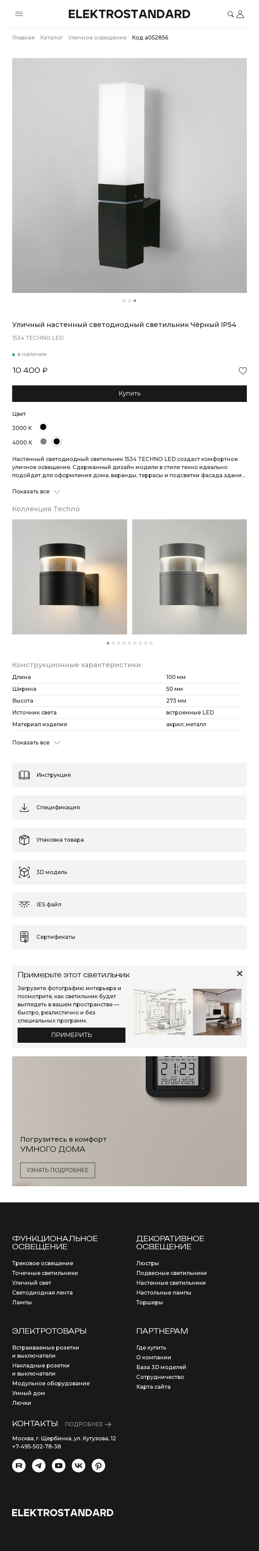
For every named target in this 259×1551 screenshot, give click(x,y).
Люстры (147, 1263)
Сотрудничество (160, 1377)
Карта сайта (153, 1387)
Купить (130, 393)
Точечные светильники (45, 1273)
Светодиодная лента (42, 1292)
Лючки (21, 1403)
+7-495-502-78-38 (36, 1446)
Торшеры (149, 1302)
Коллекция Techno (46, 509)
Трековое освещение (42, 1263)
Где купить (151, 1347)
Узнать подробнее (58, 1170)
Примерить (71, 1035)
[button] (124, 300)
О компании (153, 1357)
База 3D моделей (161, 1367)
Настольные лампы (164, 1292)
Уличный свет (31, 1283)
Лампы (22, 1302)
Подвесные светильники (171, 1273)
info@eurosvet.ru (35, 1454)
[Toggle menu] (19, 14)
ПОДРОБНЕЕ (85, 1424)
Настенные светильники (171, 1283)
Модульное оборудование (51, 1383)
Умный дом (28, 1393)
